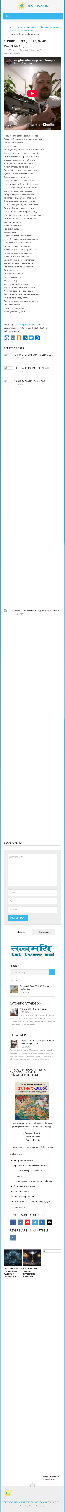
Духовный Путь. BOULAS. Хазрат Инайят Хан (35, 988)
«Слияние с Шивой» (32, 1133)
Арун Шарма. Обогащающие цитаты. (30, 1165)
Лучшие (21, 932)
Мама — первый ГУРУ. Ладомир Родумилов (37, 610)
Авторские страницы (23, 1160)
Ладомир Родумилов (26, 324)
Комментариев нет (12, 53)
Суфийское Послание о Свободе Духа (32, 1201)
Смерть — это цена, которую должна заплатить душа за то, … (37, 1042)
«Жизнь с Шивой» (32, 1136)
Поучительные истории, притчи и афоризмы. (34, 1181)
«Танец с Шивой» (32, 1140)
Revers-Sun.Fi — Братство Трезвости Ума (25, 1502)
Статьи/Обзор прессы (24, 1196)
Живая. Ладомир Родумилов (30, 381)
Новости (18, 1176)
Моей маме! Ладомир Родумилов (32, 368)
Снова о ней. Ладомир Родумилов (33, 354)
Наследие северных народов (28, 1170)
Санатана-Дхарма (22, 1191)
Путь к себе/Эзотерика (24, 1186)
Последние (44, 932)
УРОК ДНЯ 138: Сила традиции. (34, 1009)
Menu (7, 16)
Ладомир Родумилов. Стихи (32, 50)
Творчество (19, 1207)
